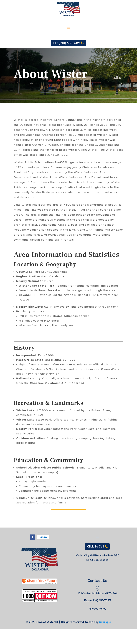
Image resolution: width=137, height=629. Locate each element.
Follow (43, 537)
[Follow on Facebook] (32, 537)
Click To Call (95, 546)
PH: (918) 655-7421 (66, 43)
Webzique (105, 622)
